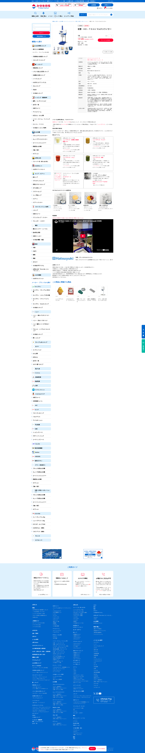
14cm (75, 672)
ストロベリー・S (67, 176)
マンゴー (55, 615)
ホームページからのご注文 (39, 623)
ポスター (35, 262)
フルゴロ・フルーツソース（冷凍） (61, 646)
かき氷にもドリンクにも (39, 82)
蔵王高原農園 (38, 448)
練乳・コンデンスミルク (39, 101)
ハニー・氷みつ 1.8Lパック (40, 320)
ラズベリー (55, 620)
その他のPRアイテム (38, 265)
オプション (36, 153)
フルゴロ (37, 444)
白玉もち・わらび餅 (38, 115)
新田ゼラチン (38, 460)
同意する (92, 748)
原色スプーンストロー (78, 688)
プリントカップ (77, 648)
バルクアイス (36, 416)
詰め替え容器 (36, 232)
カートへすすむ (109, 8)
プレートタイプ (77, 658)
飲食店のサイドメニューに (100, 630)
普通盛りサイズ (77, 634)
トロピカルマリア (40, 394)
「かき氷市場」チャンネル (39, 611)
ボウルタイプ (76, 639)
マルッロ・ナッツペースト (59, 668)
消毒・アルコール (77, 734)
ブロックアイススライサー (40, 135)
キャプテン (38, 286)
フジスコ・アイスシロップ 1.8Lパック (41, 680)
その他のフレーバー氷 (78, 623)
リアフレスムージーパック (79, 703)
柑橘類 (54, 623)
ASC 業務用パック (57, 612)
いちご (54, 614)
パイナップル (56, 617)
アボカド (55, 624)
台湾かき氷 (38, 158)
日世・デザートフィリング (59, 644)
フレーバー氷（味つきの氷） (41, 161)
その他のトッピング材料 (39, 128)
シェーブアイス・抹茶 (98, 157)
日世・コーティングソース (59, 652)
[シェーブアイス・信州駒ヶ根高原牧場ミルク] (58, 143)
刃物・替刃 (36, 150)
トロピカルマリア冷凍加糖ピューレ (81, 702)
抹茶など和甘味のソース (58, 658)
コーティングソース (38, 439)
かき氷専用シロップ (40, 46)
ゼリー (54, 678)
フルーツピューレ (57, 670)
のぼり (35, 251)
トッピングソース (38, 432)
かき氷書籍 (38, 275)
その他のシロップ (38, 93)
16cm (75, 673)
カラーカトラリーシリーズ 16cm (81, 681)
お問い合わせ (110, 1)
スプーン (35, 198)
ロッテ (37, 409)
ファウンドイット (40, 389)
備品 (36, 225)
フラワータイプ (77, 637)
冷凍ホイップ (56, 659)
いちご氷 (75, 620)
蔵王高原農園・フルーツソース (60, 649)
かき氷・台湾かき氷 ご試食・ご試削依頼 (41, 651)
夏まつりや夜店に (98, 628)
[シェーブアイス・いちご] (58, 161)
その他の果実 (56, 626)
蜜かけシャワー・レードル (40, 229)
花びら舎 (37, 368)
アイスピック (76, 730)
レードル (75, 721)
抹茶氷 (75, 621)
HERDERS (37, 456)
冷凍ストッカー (37, 236)
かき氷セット (38, 166)
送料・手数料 (35, 633)
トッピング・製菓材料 (41, 97)
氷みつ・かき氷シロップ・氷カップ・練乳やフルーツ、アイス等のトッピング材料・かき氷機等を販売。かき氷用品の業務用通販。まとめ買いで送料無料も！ (64, 1)
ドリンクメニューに (98, 634)
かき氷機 (37, 132)
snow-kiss (37, 513)
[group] (60, 294)
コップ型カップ (37, 195)
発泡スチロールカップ (39, 184)
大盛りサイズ (76, 655)
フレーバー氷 (67, 122)
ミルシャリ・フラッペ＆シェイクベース (41, 707)
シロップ (35, 210)
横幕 (34, 254)
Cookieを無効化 (101, 748)
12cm (75, 670)
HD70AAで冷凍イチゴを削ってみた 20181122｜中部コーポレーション (68, 218)
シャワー (75, 720)
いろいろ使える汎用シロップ (41, 71)
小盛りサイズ (76, 636)
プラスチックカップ (38, 180)
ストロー (75, 711)
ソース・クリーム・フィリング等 (41, 119)
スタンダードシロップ (39, 60)
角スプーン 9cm (77, 682)
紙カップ (35, 177)
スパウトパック (37, 350)
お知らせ (34, 604)
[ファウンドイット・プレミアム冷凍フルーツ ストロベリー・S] (58, 180)
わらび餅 (35, 353)
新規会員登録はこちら (41, 36)
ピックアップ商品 (69, 16)
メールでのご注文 (37, 626)
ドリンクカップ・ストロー (40, 217)
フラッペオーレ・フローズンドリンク (41, 708)
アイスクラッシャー (78, 733)
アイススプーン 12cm (78, 675)
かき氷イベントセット (39, 169)
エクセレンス (38, 540)
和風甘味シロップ (38, 68)
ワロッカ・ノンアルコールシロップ (41, 329)
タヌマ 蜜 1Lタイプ (38, 364)
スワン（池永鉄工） (40, 465)
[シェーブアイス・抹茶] (87, 161)
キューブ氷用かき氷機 (39, 472)
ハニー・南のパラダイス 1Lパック (41, 316)
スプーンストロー (38, 202)
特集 (33, 607)
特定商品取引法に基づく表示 (38, 654)
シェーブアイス (101, 124)
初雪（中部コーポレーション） (42, 491)
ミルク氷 (75, 617)
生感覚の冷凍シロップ (39, 75)
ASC (36, 405)
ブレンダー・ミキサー (39, 221)
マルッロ (37, 536)
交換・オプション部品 (58, 689)
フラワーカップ (37, 191)
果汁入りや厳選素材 (38, 49)
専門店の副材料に (98, 632)
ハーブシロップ (37, 78)
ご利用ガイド (35, 620)
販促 (36, 244)
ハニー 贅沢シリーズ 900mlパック (41, 324)
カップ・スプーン (40, 173)
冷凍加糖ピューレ (38, 401)
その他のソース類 (57, 662)
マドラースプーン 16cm (79, 679)
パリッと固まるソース (58, 661)
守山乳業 (37, 424)
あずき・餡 (36, 104)
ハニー (37, 312)
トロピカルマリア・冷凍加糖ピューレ (61, 667)
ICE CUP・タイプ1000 (39, 524)
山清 (36, 385)
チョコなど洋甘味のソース (59, 656)
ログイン (100, 8)
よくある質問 (35, 639)
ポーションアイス (57, 630)
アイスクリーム (37, 112)
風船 (34, 258)
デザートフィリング (38, 436)
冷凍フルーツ (36, 108)
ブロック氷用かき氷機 (39, 468)
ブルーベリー (56, 618)
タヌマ (37, 346)
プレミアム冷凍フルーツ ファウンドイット (62, 608)
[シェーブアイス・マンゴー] (87, 143)
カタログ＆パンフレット (37, 645)
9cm (75, 669)
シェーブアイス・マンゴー (99, 139)
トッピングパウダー (57, 676)
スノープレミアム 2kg (39, 517)
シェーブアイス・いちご (68, 157)
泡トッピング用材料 (57, 679)
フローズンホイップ (38, 413)
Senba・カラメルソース (58, 653)
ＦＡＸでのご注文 (37, 624)
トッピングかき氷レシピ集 (39, 613)
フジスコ (37, 373)
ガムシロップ (36, 86)
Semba (37, 452)
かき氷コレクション (38, 278)
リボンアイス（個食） (39, 531)
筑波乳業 (37, 381)
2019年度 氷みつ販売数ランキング (40, 609)
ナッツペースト (56, 671)
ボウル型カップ (37, 188)
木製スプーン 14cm (78, 678)
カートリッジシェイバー (39, 143)
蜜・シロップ (38, 64)
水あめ (35, 89)
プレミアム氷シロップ (41, 342)
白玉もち (35, 357)
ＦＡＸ (100, 590)
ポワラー (75, 731)
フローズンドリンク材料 (41, 206)
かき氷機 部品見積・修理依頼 (38, 648)
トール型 (75, 646)
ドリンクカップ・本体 (78, 708)
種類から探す (37, 41)
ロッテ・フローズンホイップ (59, 647)
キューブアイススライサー (40, 139)
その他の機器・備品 (38, 239)
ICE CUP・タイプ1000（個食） (81, 612)
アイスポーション (38, 420)
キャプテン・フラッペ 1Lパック (41, 299)
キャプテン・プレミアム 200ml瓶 (41, 52)
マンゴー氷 (76, 618)
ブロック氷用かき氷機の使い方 (40, 615)
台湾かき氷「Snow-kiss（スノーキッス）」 (41, 269)
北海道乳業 (38, 377)
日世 (36, 429)
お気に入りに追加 (108, 51)
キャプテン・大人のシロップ (41, 304)
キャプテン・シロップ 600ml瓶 (41, 295)
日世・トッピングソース (58, 643)
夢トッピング (36, 338)
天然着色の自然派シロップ (40, 56)
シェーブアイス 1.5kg (39, 520)
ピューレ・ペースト (38, 124)
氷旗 (34, 247)
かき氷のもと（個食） (39, 528)
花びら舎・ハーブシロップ (39, 702)
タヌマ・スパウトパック (58, 650)
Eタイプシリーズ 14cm (79, 676)
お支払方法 (34, 630)
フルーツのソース (57, 655)
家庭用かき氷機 (37, 146)
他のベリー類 (56, 621)
